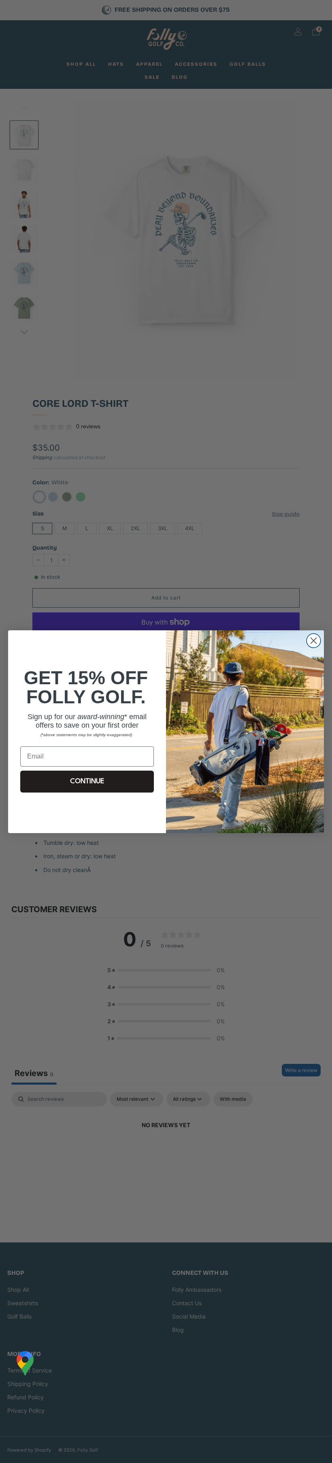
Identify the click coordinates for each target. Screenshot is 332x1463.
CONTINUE (87, 781)
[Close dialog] (313, 641)
